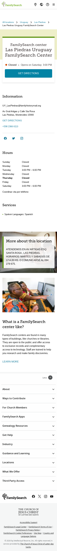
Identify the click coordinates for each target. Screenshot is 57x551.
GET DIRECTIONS (28, 73)
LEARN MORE (10, 361)
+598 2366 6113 (10, 126)
